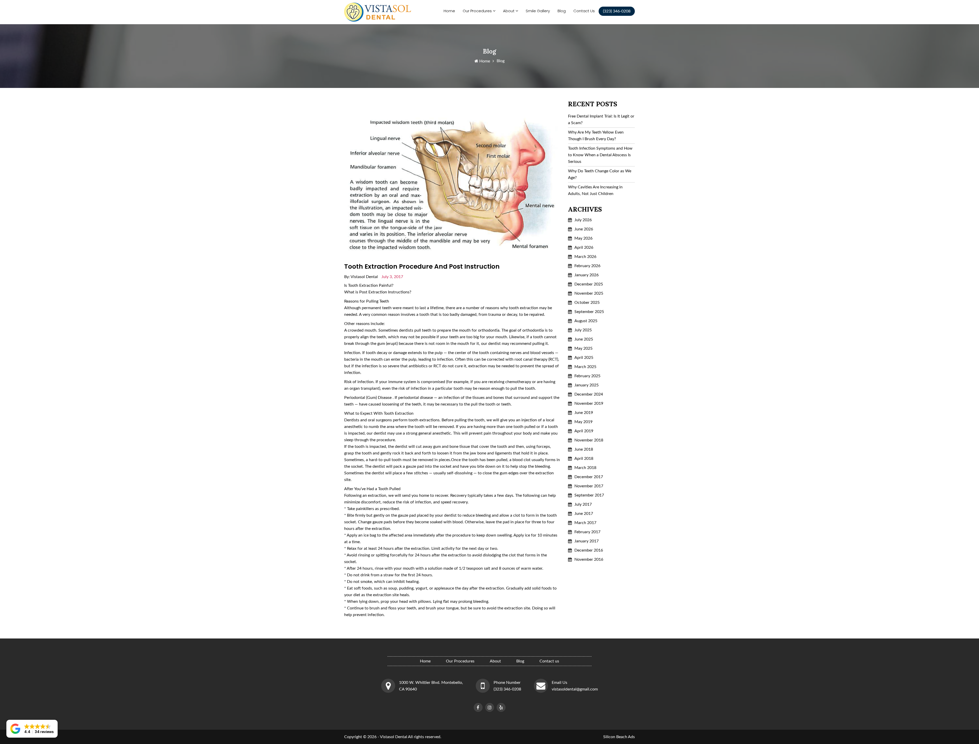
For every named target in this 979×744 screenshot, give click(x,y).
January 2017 (586, 541)
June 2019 (583, 413)
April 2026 (583, 247)
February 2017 (587, 532)
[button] (32, 729)
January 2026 (586, 275)
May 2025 (583, 348)
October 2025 (587, 303)
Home (449, 11)
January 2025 (586, 385)
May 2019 (583, 422)
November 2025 (588, 293)
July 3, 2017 (392, 277)
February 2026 (587, 266)
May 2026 (583, 238)
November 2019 (588, 403)
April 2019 (583, 431)
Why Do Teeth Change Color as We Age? (599, 174)
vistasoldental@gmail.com (575, 689)
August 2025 (585, 321)
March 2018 (585, 468)
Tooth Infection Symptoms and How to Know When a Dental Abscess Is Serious (600, 155)
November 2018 (588, 440)
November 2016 (588, 559)
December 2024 (588, 394)
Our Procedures (477, 11)
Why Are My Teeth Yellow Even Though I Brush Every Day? (596, 135)
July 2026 (583, 220)
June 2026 (583, 229)
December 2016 (588, 550)
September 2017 (589, 495)
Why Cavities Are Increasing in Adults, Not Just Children (595, 190)
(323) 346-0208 (507, 689)
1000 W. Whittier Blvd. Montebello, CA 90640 (431, 686)
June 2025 (583, 339)
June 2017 (583, 514)
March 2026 (585, 257)
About (508, 11)
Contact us (584, 11)
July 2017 (583, 504)
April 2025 (583, 358)
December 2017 (588, 477)
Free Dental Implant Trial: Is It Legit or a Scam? (601, 119)
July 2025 (583, 330)
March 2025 (585, 367)
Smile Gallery (538, 11)
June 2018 (583, 449)
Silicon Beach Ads (619, 737)
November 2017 (588, 486)
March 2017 (585, 523)
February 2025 (587, 376)
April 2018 (583, 458)
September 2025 (589, 312)
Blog (562, 11)
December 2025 (588, 284)
